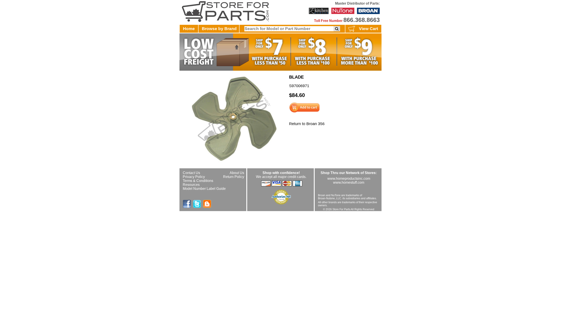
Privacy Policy (194, 177)
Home (189, 28)
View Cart (368, 28)
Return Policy (233, 177)
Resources (191, 185)
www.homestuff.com (348, 182)
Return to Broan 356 (307, 124)
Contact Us (191, 173)
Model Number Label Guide (204, 188)
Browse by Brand (219, 28)
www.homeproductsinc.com (348, 178)
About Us (237, 173)
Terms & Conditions (198, 181)
